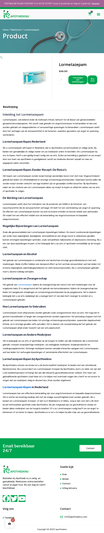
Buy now (92, 80)
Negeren (96, 3)
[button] (98, 14)
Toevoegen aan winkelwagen (78, 80)
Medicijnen (16, 30)
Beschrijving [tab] (10, 106)
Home (6, 30)
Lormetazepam (25, 284)
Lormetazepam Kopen (17, 387)
